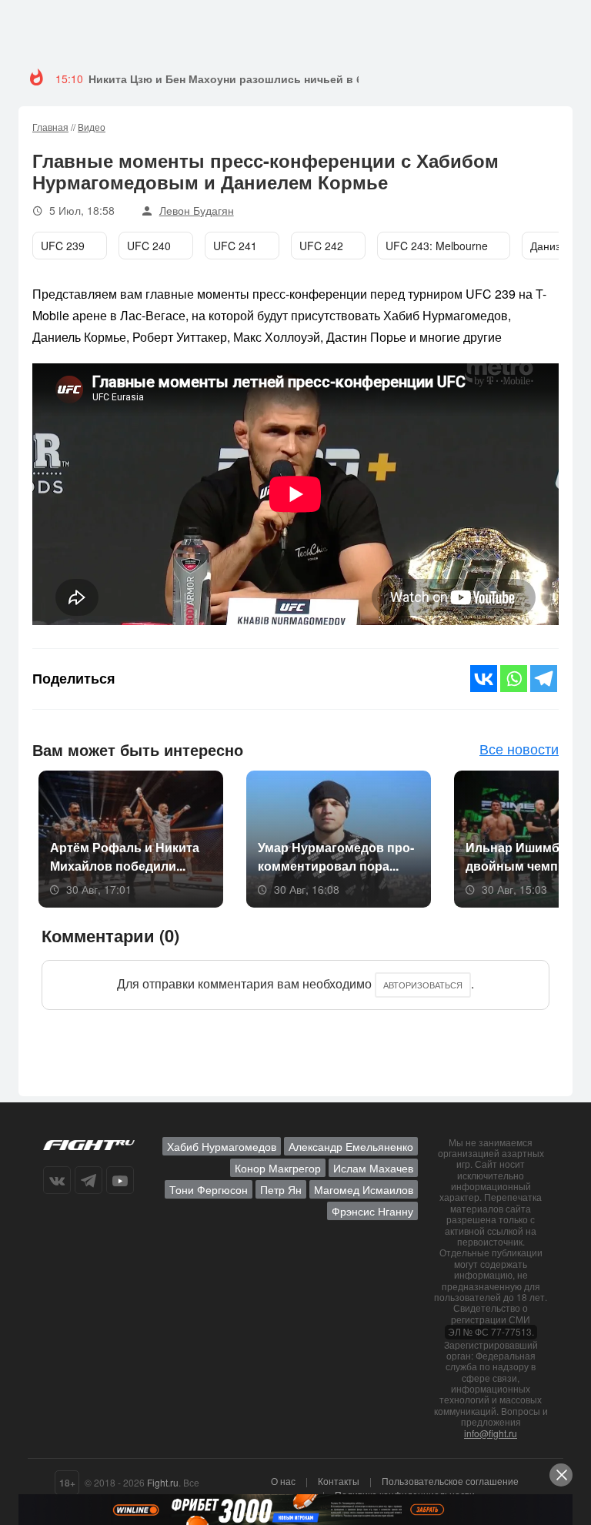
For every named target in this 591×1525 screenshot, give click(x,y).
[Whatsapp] (513, 678)
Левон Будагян (196, 210)
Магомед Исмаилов (363, 1189)
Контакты (338, 1480)
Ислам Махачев (373, 1168)
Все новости (519, 748)
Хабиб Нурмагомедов (221, 1146)
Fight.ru (163, 1482)
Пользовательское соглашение (450, 1480)
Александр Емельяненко (351, 1146)
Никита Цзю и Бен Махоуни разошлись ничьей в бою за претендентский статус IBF (315, 78)
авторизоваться (422, 984)
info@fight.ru (490, 1433)
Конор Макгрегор (278, 1168)
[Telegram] (543, 678)
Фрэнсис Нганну (372, 1211)
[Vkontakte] (483, 678)
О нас (283, 1480)
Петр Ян (281, 1189)
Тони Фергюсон (208, 1189)
